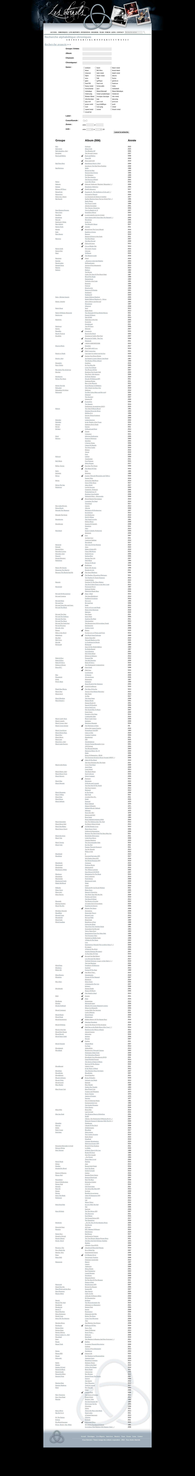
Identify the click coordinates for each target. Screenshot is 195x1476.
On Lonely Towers (90, 248)
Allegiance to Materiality (92, 1305)
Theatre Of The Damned (92, 977)
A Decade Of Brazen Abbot (93, 1296)
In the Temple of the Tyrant (93, 422)
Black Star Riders (60, 826)
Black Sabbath (59, 801)
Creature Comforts (90, 735)
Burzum (57, 1399)
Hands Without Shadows (92, 297)
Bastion (57, 267)
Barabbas (58, 215)
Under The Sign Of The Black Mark (96, 274)
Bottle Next (59, 1234)
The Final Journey (90, 788)
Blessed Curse (59, 915)
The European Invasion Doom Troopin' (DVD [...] (100, 757)
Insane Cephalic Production (93, 531)
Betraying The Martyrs (62, 570)
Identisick (88, 533)
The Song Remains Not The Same (95, 762)
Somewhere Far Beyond (92, 929)
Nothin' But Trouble (91, 1087)
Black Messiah (59, 783)
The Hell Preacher (90, 660)
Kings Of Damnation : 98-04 (93, 755)
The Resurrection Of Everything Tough (97, 623)
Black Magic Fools (61, 774)
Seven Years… (89, 1332)
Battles (57, 328)
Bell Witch (58, 461)
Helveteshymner (90, 1003)
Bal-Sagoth (58, 199)
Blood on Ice (89, 288)
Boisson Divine (60, 1148)
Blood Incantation (61, 1019)
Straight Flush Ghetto (91, 1175)
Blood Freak (59, 1017)
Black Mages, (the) (61, 771)
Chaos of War (89, 733)
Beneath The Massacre (62, 510)
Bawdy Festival (60, 333)
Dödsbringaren (89, 1128)
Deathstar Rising (90, 381)
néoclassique (89, 99)
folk (98, 78)
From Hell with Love (91, 348)
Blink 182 (58, 970)
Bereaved (58, 545)
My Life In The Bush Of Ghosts (94, 1424)
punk (113, 104)
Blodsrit (57, 1003)
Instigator (88, 721)
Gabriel (87, 456)
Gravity (87, 506)
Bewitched (58, 587)
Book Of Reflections (61, 1182)
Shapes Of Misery (90, 991)
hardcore (115, 83)
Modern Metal (89, 96)
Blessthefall (59, 917)
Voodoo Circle (89, 628)
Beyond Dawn (59, 601)
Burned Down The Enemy (93, 1376)
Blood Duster (59, 1015)
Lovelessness (89, 672)
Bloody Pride (59, 1080)
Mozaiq (87, 1039)
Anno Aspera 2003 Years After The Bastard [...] (99, 217)
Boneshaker (59, 1180)
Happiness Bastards (91, 723)
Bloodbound (59, 1066)
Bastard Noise (59, 265)
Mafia (87, 753)
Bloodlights (59, 1073)
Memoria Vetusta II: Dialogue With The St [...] (99, 1121)
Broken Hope (59, 1330)
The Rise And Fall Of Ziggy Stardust (96, 1241)
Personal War (89, 658)
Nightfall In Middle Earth (93, 938)
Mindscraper (89, 1017)
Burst (57, 1387)
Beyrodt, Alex (59, 628)
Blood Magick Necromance (93, 499)
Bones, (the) (59, 1175)
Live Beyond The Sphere (92, 959)
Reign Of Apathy (90, 1078)
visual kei (88, 112)
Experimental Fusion (91, 1252)
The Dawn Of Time (90, 468)
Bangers (87, 234)
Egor (86, 454)
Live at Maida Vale (91, 246)
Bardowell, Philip (60, 222)
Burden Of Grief (60, 1367)
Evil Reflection (89, 515)
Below (57, 480)
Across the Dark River (91, 480)
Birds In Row (59, 658)
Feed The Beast (89, 1168)
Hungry (87, 1262)
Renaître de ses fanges (91, 1193)
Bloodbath (58, 1050)
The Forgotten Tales (91, 935)
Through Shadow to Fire (92, 640)
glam (86, 81)
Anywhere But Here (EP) (92, 1189)
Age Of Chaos (89, 326)
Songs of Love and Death (92, 607)
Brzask (57, 1356)
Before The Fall (60, 385)
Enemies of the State (91, 714)
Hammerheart (89, 279)
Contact (120, 32)
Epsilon (87, 1041)
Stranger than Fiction (91, 173)
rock (86, 107)
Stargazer (88, 778)
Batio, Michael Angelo (62, 297)
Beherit (57, 408)
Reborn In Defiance (91, 656)
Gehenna (87, 1417)
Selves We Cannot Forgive (93, 728)
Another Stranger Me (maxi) (93, 951)
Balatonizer (59, 194)
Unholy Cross (89, 1066)
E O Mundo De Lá (90, 1255)
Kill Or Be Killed (90, 653)
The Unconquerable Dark (92, 842)
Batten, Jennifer (60, 301)
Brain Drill (58, 1257)
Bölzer (57, 1164)
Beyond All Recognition (62, 594)
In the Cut (88, 222)
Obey (86, 528)
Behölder (58, 422)
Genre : (69, 67)
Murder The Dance (90, 908)
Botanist (58, 1229)
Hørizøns (88, 612)
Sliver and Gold (90, 161)
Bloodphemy (59, 1075)
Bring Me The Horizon (62, 1318)
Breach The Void (60, 1302)
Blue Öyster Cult (90, 1089)
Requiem (88, 283)
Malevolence (89, 1132)
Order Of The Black (91, 760)
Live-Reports (74, 32)
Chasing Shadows (90, 840)
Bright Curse (59, 1316)
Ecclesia (87, 1191)
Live (86, 942)
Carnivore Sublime (90, 540)
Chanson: (70, 58)
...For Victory (89, 1157)
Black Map (58, 781)
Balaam (57, 187)
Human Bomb (89, 700)
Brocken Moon (60, 1323)
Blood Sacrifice (89, 1075)
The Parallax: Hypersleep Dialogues (96, 575)
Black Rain (58, 797)
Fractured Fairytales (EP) (92, 856)
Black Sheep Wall (60, 824)
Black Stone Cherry (61, 829)
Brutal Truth (59, 1344)
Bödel (57, 1128)
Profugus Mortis (90, 865)
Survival (87, 1209)
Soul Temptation (90, 1271)
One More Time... (90, 972)
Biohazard (58, 644)
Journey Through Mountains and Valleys (97, 476)
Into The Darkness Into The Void (95, 822)
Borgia (57, 1191)
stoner (99, 109)
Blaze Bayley (59, 894)
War (86, 1207)
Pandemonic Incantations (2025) (95, 406)
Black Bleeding (60, 698)
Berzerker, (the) (60, 554)
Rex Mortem (89, 1374)
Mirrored (87, 328)
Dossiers (94, 32)
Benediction (59, 519)
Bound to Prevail (60, 1236)
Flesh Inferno (89, 879)
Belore (57, 476)
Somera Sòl (88, 1289)
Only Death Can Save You (93, 388)
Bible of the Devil (60, 633)
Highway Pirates (90, 1363)
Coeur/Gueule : (72, 120)
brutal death (116, 70)
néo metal (115, 96)
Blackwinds (59, 879)
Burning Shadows (60, 1385)
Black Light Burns (61, 765)
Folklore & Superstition (92, 831)
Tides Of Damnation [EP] (92, 1195)
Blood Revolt (59, 1034)
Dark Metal (88, 560)
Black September (60, 822)
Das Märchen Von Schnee (92, 1323)
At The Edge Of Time (91, 954)
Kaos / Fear (88, 1328)
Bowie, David (59, 1241)
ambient (87, 68)
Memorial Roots (90, 1278)
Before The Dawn (60, 379)
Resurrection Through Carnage (94, 1050)
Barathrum (58, 217)
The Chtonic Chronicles (92, 208)
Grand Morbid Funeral (92, 1059)
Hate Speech (89, 1291)
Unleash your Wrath (91, 1080)
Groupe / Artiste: (73, 49)
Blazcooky (58, 892)
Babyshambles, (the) (61, 151)
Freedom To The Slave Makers (94, 582)
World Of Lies (89, 554)
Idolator (87, 1036)
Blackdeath (58, 863)
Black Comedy (60, 721)
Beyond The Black (61, 607)
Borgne (57, 1193)
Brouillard (58, 1337)
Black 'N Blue (59, 794)
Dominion (88, 526)
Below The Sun (60, 485)
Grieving (87, 251)
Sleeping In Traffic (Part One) (94, 336)
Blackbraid (58, 854)
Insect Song (88, 616)
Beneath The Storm (61, 515)
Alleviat (87, 508)
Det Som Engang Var (91, 1401)
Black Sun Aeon (60, 836)
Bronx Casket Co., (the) (62, 1335)
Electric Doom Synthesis (92, 415)
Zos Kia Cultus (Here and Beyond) (95, 392)
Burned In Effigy (60, 1374)
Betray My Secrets (61, 568)
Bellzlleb (58, 473)
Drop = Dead (89, 594)
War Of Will (88, 317)
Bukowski (58, 1358)
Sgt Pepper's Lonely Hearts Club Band (96, 358)
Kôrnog (87, 450)
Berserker (88, 346)
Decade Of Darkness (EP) (92, 379)
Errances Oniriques (90, 438)
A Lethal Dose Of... (90, 797)
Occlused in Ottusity (91, 194)
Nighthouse (88, 1123)
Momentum (88, 304)
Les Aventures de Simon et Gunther (95, 197)
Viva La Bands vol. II (91, 210)
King (86, 471)
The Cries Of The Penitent (93, 545)
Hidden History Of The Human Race (96, 1019)
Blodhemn (58, 1001)
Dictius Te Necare (90, 563)
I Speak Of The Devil (91, 1125)
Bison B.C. (58, 667)
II (85, 854)
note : (68, 129)
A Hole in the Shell (90, 1365)
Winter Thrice (89, 1202)
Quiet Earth (88, 667)
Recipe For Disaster (91, 1287)
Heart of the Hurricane (91, 610)
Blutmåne (58, 1123)
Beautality (58, 363)
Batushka (58, 331)
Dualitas (87, 1161)
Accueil (53, 32)
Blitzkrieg (58, 977)
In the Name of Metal (91, 1068)
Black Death (89, 1369)
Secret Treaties (89, 1094)
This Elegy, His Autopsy (92, 374)
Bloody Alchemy (60, 1078)
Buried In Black (60, 1369)
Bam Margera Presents (62, 210)
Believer (58, 456)
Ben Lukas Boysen (61, 506)
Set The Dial (89, 845)
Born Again (88, 817)
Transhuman (89, 459)
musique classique (103, 96)
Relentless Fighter (90, 1182)
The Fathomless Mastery (92, 1055)
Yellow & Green (90, 243)
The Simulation (89, 1220)
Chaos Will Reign (90, 551)
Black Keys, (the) (60, 742)
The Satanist (89, 404)
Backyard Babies (60, 156)
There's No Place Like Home (93, 1410)
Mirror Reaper (89, 463)
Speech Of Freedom (91, 705)
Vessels (87, 431)
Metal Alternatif (102, 91)
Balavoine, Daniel (60, 197)
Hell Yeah (88, 794)
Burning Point (59, 1376)
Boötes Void (59, 1184)
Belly (57, 471)
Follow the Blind (90, 924)
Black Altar (58, 691)
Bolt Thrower (59, 1150)
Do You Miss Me (90, 365)
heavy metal (89, 86)
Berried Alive (59, 549)
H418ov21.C (89, 413)
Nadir (86, 605)
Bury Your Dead (60, 1397)
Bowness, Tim (59, 1248)
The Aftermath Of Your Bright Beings (96, 313)
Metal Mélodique (117, 91)
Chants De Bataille (90, 445)
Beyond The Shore (61, 621)
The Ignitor (88, 1381)
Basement (58, 258)
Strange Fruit (89, 1307)
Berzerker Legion (60, 551)
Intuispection (89, 625)
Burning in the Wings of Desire (94, 1029)
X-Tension (88, 675)
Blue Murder (59, 1085)
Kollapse (87, 1300)
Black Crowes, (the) (61, 723)
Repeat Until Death (91, 1166)
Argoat (87, 452)
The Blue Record (90, 241)
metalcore (115, 94)
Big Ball (58, 638)
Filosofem (88, 1406)
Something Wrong (90, 212)
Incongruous (89, 512)
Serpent (87, 996)
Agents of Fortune (90, 1096)
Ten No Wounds (90, 849)
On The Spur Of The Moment (94, 1280)
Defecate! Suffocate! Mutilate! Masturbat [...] (98, 184)
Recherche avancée (55, 44)
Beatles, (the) (59, 358)
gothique (99, 81)
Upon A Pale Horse (90, 483)
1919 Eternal (89, 746)
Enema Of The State (91, 970)
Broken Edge (59, 1328)
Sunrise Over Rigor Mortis (93, 356)
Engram (87, 418)
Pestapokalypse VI (90, 492)
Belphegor (58, 487)
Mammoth (88, 341)
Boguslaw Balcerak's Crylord (64, 1146)
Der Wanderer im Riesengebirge (94, 1356)
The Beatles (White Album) (93, 361)
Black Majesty (59, 776)
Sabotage (88, 810)
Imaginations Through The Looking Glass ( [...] (99, 945)
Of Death (87, 1420)
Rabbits (87, 1342)
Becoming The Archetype (63, 370)
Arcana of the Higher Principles (94, 691)
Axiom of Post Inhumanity (93, 265)
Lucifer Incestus (90, 487)
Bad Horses (88, 1234)
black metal (116, 68)
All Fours (88, 1227)
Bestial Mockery (60, 558)
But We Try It (59, 1413)
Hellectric (88, 1335)
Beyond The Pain (60, 619)
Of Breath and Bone (91, 429)
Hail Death (88, 694)
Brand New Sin (60, 1287)
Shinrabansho (89, 975)
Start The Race (89, 1180)
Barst (57, 253)
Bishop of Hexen (60, 665)
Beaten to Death (60, 353)
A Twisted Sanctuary (91, 1415)
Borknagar (58, 1198)
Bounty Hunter (60, 1238)
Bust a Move (59, 1410)
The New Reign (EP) (91, 1211)
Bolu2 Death (59, 1161)
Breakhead (58, 1305)
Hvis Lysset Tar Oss (91, 1404)
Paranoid (87, 801)
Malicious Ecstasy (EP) (92, 1143)
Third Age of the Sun (91, 319)
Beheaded (58, 388)
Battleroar (58, 326)
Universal (88, 1198)
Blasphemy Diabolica (91, 187)
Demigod (88, 394)
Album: (69, 53)
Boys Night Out (60, 1250)
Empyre (87, 1378)
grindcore (115, 81)
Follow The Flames (91, 1367)
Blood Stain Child (61, 1036)
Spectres (87, 1098)
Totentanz (88, 863)
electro (114, 75)
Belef (57, 436)
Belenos (57, 438)
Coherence (88, 434)
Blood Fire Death (90, 277)
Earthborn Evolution (91, 598)
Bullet (57, 1363)
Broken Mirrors (60, 1332)
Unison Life (88, 1353)
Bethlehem (58, 560)
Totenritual (88, 503)
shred (114, 107)
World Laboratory (90, 189)
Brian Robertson (60, 1314)
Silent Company (90, 776)
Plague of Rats (89, 1282)
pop (98, 99)
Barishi (57, 229)
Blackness (58, 874)
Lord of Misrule (90, 1012)
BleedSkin (58, 913)
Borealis (57, 1186)
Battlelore (58, 319)
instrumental (89, 88)
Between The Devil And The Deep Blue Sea (98, 833)
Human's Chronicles (91, 892)
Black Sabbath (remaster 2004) (94, 819)
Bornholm (58, 1222)
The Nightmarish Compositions (94, 665)
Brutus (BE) (59, 1353)
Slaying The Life (90, 558)
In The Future (89, 792)
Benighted (58, 531)
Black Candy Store (61, 719)
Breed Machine (60, 1312)
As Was (87, 696)
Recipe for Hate (89, 170)
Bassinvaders (59, 263)
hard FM (88, 83)
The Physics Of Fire (91, 370)
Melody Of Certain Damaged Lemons (96, 1006)
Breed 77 (58, 1309)
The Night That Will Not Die (93, 894)
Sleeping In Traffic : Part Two (94, 338)
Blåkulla (58, 888)
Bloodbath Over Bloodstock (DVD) (96, 1057)
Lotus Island (89, 769)
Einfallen (88, 363)
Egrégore (88, 146)
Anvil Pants (88, 767)
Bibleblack (58, 635)
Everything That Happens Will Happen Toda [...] (99, 1427)
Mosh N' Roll (89, 1397)
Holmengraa (88, 1001)
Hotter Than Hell (90, 638)
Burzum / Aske (89, 1399)
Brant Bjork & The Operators (94, 684)
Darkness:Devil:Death (91, 424)
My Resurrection (90, 1298)
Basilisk (57, 261)
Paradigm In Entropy (91, 906)
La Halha (88, 1148)
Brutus (57, 1351)
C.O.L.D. (87, 1184)
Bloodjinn (58, 1071)
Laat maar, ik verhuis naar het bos (95, 353)
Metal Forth (88, 149)
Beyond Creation (60, 596)
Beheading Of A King (61, 390)
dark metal (100, 73)
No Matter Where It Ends (92, 824)
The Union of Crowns (91, 1395)
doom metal (100, 75)
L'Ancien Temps (90, 443)
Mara (86, 999)
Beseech (57, 556)
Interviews (85, 32)
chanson (88, 73)
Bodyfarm (58, 1132)
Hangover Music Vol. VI (92, 751)
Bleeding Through (61, 911)
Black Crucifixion (60, 730)
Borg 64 (57, 1189)
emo (86, 78)
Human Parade (89, 988)
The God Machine (90, 963)
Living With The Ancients (93, 1010)
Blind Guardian (60, 922)
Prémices (87, 267)
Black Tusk (58, 845)
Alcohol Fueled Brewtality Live (94, 744)
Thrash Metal (89, 1043)
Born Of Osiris (59, 1211)
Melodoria (88, 781)
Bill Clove (58, 640)
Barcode (57, 220)
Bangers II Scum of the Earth (93, 236)
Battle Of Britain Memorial (63, 313)
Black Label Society (61, 744)
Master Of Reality (90, 806)
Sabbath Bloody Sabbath (92, 808)
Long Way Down (90, 182)
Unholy (87, 1264)
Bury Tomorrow (60, 1395)
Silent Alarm (89, 982)
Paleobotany (89, 1232)
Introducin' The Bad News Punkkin (95, 166)
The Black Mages (90, 771)
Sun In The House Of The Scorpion (95, 1025)
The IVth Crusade (90, 1155)
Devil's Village (89, 517)
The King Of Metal (90, 899)
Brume (57, 1342)
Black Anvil (59, 694)
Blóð (56, 996)
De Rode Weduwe (90, 376)
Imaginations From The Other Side (95, 933)
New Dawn (88, 614)
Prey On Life (89, 1387)
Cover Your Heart (90, 765)
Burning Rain (59, 1383)
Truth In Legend (90, 1385)
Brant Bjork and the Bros (63, 1289)
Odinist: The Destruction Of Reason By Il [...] (98, 1119)
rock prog (100, 107)
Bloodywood (59, 1082)
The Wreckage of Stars (92, 726)
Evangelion (88, 401)
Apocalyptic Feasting (91, 1257)
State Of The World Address (93, 647)
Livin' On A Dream (90, 367)
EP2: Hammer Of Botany (92, 1229)
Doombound (89, 324)
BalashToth (58, 192)
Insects (87, 1309)
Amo (86, 1321)
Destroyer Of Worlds (91, 290)
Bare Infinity (59, 224)
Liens (113, 32)
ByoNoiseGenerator (61, 1422)
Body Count (59, 1130)
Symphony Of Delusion (92, 965)
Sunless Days (89, 556)
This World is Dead (91, 993)
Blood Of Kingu (60, 1025)
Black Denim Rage (61, 733)
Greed (87, 885)
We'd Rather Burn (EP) (92, 858)
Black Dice (58, 735)
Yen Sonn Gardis (90, 447)
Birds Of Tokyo (60, 662)
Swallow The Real (90, 619)
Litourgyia (88, 331)
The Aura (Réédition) (91, 596)
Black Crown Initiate (61, 726)
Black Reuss (59, 799)
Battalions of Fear (90, 922)
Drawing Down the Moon (92, 411)
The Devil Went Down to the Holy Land (97, 584)
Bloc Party (58, 982)
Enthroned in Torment (91, 1236)
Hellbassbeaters (89, 263)
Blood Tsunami (60, 1043)
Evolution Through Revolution (94, 1344)
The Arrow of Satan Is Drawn (93, 1062)
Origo (86, 1390)
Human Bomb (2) (90, 703)
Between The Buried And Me (64, 572)
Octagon (87, 286)
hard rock (100, 83)
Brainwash (58, 1284)
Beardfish (58, 336)
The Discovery (89, 1213)
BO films (100, 70)
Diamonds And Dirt (91, 1314)
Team (101, 32)
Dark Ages (88, 670)
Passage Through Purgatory (93, 847)
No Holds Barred (90, 649)
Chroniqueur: (71, 63)
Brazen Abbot (59, 1293)
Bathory (57, 270)
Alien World (88, 485)
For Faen (87, 1046)
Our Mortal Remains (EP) (92, 860)
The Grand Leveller (91, 519)
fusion (114, 78)
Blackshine (58, 876)
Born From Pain (60, 1204)
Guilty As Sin (89, 1293)
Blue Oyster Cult (60, 1089)
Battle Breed (89, 1137)
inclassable (100, 86)
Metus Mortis (89, 1269)
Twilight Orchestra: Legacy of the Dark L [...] (98, 961)
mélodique (88, 91)
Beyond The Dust (60, 614)
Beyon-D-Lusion (60, 625)
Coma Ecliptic (89, 580)
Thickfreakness (89, 742)
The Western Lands (91, 255)
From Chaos (88, 712)
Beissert (57, 424)
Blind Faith (58, 920)
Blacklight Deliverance (92, 836)
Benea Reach (59, 508)
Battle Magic (89, 201)
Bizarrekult (58, 677)
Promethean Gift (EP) (91, 730)
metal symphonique (103, 94)
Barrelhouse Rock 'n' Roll (93, 163)
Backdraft (58, 153)
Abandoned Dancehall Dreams (94, 1248)
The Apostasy (89, 397)
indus (114, 86)
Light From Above (90, 838)
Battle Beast (59, 308)
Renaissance (89, 1312)
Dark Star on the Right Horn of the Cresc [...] (98, 1027)
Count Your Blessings (91, 1318)
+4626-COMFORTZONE (92, 343)
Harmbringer (89, 737)
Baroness (58, 239)
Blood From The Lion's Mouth (94, 229)
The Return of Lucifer (91, 901)
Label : (68, 116)
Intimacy (87, 986)
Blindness (58, 968)
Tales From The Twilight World (94, 926)
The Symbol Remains (91, 1105)
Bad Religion (59, 168)
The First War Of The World (93, 785)
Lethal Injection (90, 420)
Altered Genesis (90, 1032)
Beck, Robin (59, 365)
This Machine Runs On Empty (94, 1071)
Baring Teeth (59, 227)
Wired (87, 258)
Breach (57, 1300)
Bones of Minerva (60, 1173)
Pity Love (88, 601)
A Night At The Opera (91, 940)
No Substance (89, 175)
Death (87, 799)
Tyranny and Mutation (92, 1091)
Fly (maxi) (88, 947)
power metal (89, 104)
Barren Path (59, 251)
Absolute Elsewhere (91, 1022)
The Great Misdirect (91, 572)
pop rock (88, 101)
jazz (98, 88)
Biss (56, 675)
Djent (87, 75)
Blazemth (58, 901)
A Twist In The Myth (91, 949)
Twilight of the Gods (91, 281)
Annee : (69, 124)
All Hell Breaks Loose (91, 826)
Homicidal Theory (90, 913)
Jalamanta (88, 681)
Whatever (88, 306)
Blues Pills (58, 1109)
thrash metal (116, 109)
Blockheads (59, 988)
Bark (56, 232)
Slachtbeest (88, 1351)
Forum (107, 32)
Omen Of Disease (90, 1330)
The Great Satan (90, 698)
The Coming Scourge (91, 1134)
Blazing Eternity (60, 903)
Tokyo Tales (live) (90, 931)
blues (87, 70)
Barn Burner (59, 234)
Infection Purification (91, 436)
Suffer (87, 168)
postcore (115, 101)
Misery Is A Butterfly (91, 1008)
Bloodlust (88, 1130)
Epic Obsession (89, 1383)
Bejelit (57, 427)
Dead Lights (88, 1413)
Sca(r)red (87, 968)
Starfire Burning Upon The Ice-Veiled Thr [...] (99, 199)
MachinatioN (89, 867)
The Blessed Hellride (91, 748)
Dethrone (88, 390)
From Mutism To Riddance (93, 385)
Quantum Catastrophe (91, 1260)
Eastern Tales (89, 478)
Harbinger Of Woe (90, 1325)
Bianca (57, 630)
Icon (86, 535)
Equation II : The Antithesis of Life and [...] (98, 192)
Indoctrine (88, 1034)
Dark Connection (90, 351)
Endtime (87, 1346)
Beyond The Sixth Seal (62, 623)
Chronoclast (88, 1372)
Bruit (57, 1339)
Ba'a (56, 146)
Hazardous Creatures (91, 1360)
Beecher (57, 372)
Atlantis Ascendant (90, 206)
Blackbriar (58, 856)
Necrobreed (88, 542)
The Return (88, 272)
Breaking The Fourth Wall (93, 372)
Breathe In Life (89, 570)
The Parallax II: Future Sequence (95, 578)
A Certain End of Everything (93, 903)
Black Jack (58, 739)
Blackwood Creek (60, 881)
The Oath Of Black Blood (93, 408)
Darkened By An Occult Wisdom (95, 888)
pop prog (115, 99)
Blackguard (59, 865)
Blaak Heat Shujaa (61, 689)
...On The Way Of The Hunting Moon (96, 1222)
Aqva (86, 547)
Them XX (88, 158)
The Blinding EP (90, 151)
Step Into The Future (91, 466)
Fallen (87, 1408)
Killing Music (89, 521)
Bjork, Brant (59, 681)
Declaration (88, 911)
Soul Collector (89, 774)
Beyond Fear (59, 603)
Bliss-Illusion (59, 975)
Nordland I (88, 292)
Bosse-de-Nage (60, 1227)
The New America (90, 177)
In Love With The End (92, 1204)
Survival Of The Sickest (92, 1064)
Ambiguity (88, 1266)
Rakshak (87, 1082)
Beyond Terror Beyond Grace (64, 605)
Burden (57, 1365)
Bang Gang (58, 212)
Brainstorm (58, 1262)
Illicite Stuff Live (90, 707)
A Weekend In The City (92, 984)
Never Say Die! (89, 813)
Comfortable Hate (90, 716)
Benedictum (59, 524)
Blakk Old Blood (60, 883)
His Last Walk (89, 917)
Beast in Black (59, 346)
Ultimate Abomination (92, 1141)
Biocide (57, 642)
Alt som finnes (89, 677)
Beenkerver (58, 376)
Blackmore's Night (61, 869)
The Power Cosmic (90, 203)
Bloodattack (59, 1048)
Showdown (88, 220)
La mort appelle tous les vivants (94, 215)
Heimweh (88, 790)
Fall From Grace (90, 1186)
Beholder (58, 420)
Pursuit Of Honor (90, 315)
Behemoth (58, 392)
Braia (57, 1255)
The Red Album (90, 239)
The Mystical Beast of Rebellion (95, 1114)
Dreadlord (88, 1139)
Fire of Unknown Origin (92, 1100)
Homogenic (88, 679)
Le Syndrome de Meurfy (92, 642)
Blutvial (57, 1125)
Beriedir (57, 547)
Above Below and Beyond (93, 301)
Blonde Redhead (60, 1006)
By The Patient (60, 1417)
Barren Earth (59, 248)
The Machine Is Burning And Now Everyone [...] (99, 1339)
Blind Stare (58, 965)
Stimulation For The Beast (93, 874)
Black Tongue (59, 842)
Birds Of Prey (59, 660)
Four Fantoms (89, 461)
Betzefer (57, 582)
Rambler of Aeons (90, 232)
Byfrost (57, 1420)
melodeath (115, 88)
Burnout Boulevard (91, 1177)
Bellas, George (59, 466)
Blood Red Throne (61, 1032)
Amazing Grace (89, 1358)
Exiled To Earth (90, 1170)
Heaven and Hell (90, 815)
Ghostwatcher (89, 621)
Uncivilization (89, 651)
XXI (86, 739)
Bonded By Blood (61, 1168)
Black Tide (58, 838)
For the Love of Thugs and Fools (95, 633)
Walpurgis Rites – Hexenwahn (94, 496)
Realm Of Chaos (90, 1152)
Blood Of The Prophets (92, 1146)
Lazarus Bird (89, 1392)
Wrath (87, 883)
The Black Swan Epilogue (93, 635)
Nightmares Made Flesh (92, 1053)
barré (98, 68)
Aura (86, 1164)
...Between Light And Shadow (94, 261)
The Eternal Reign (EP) (92, 1218)
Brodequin (58, 1325)
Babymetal (58, 149)
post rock (100, 101)
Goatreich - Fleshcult (91, 489)
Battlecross (58, 315)
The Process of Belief (91, 179)
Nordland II (88, 295)
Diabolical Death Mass (92, 591)
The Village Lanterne (91, 869)
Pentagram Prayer (90, 587)
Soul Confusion (90, 876)
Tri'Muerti (88, 253)
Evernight (88, 322)
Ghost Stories (89, 1107)
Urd (86, 1200)
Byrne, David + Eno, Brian (63, 1424)
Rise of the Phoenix (91, 383)
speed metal (89, 109)
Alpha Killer (89, 1048)
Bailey (57, 182)
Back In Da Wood (90, 333)
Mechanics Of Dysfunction (93, 510)
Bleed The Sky (59, 906)
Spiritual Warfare (90, 589)
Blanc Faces (59, 890)
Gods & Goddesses (90, 686)
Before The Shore (90, 1316)
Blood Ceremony (60, 1010)
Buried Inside (59, 1372)
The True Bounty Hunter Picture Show (96, 1238)
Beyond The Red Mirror (92, 956)
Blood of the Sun (60, 1029)
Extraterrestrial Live (91, 1103)
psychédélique (101, 104)
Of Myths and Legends (92, 783)
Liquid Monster (90, 1273)
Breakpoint (58, 1307)
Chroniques (63, 32)
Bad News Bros (60, 163)
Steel (86, 308)
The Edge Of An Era (91, 689)
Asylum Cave (89, 538)
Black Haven (59, 737)
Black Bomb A (59, 700)
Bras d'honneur (60, 1291)
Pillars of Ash (89, 851)
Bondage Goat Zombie (92, 494)
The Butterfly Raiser (91, 224)
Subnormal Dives (90, 1422)
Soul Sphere (88, 1216)
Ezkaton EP (88, 399)
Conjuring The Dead (91, 501)
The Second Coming (91, 153)
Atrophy (87, 227)
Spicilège (88, 441)
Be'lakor (57, 429)
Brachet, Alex (59, 1252)
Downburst (88, 1275)
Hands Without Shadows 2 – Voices (95, 299)
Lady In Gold (89, 1112)
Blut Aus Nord (59, 1114)
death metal (116, 73)
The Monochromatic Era (92, 1302)
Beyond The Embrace (62, 616)
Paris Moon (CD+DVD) (92, 872)
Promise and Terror (90, 897)
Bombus (57, 1166)
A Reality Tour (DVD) (91, 1245)
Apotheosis (88, 1225)
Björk (57, 679)
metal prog (88, 94)
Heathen (87, 1243)
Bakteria (58, 184)
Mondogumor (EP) (90, 1284)
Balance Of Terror (60, 189)
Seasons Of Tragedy (91, 524)
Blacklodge (59, 867)
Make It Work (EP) (90, 549)
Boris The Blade (60, 1195)
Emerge (87, 427)
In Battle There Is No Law (93, 1150)
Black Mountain (60, 792)
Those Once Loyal (90, 1159)
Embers (87, 1173)
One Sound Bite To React (92, 709)
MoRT (87, 1116)
